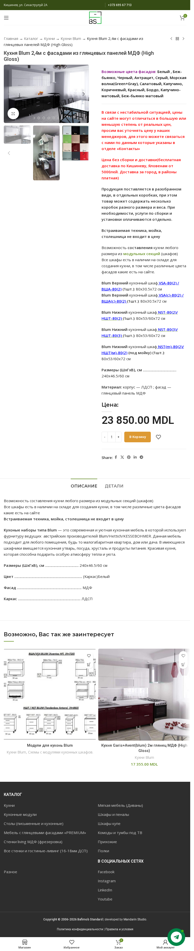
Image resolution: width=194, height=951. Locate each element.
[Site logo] (95, 17)
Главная (11, 38)
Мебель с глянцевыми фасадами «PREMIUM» (45, 832)
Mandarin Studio (135, 919)
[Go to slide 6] (54, 118)
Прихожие (107, 841)
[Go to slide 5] (48, 118)
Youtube (105, 898)
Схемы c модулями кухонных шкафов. (60, 752)
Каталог (31, 38)
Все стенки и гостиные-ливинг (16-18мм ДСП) (46, 850)
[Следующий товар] (183, 39)
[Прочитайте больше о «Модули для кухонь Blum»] (88, 664)
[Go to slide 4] (43, 118)
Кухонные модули (20, 814)
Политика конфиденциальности (80, 929)
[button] (9, 94)
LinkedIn (105, 889)
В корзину (137, 437)
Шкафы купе (109, 823)
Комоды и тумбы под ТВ (120, 832)
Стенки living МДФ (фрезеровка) (33, 841)
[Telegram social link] (141, 457)
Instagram (107, 880)
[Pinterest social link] (129, 457)
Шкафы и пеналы (113, 814)
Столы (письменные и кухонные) (33, 823)
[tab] (84, 485)
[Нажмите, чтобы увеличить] (13, 113)
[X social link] (122, 457)
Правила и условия (119, 929)
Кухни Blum (71, 38)
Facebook (106, 871)
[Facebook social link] (116, 457)
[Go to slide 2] (33, 118)
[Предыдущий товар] (171, 39)
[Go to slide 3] (38, 118)
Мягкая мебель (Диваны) (120, 805)
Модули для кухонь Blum (50, 745)
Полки (103, 850)
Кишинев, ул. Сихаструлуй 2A (25, 5)
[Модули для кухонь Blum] (50, 695)
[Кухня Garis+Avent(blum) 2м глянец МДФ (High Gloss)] (144, 695)
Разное (10, 871)
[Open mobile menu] (6, 18)
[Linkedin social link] (135, 457)
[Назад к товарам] (177, 39)
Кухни (49, 38)
